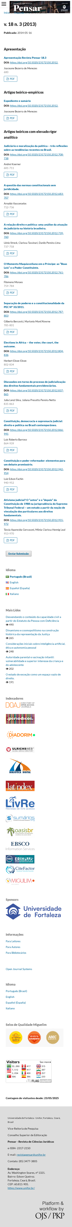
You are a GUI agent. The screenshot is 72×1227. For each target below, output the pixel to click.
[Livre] (20, 809)
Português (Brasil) (16, 991)
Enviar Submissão (18, 553)
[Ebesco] (20, 849)
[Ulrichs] (20, 751)
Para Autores (13, 947)
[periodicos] (20, 722)
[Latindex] (20, 790)
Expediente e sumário (17, 100)
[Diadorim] (22, 739)
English (14, 582)
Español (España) (20, 588)
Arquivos (19, 12)
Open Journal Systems (19, 969)
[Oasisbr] (20, 836)
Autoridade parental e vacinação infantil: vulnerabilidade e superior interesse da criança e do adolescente (34, 660)
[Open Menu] (4, 4)
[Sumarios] (20, 821)
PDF (12, 78)
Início (7, 12)
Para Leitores (13, 941)
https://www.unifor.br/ (21, 1188)
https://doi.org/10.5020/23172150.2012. (34, 62)
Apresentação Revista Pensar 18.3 (25, 57)
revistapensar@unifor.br (31, 1154)
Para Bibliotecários (16, 952)
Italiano (14, 593)
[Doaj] (20, 706)
